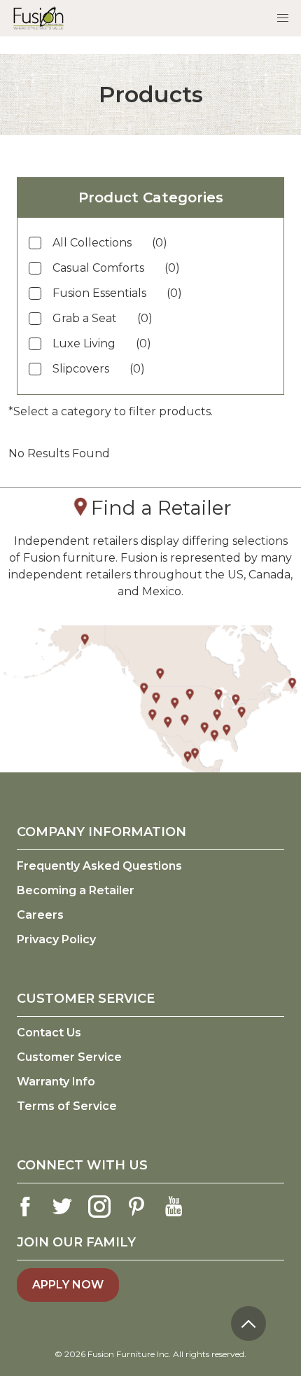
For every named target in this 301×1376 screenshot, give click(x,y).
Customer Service (69, 1057)
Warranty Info (56, 1081)
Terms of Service (67, 1106)
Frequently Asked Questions (99, 866)
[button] (283, 18)
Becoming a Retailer (75, 890)
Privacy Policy (56, 939)
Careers (40, 915)
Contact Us (49, 1032)
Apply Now (68, 1284)
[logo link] (38, 18)
